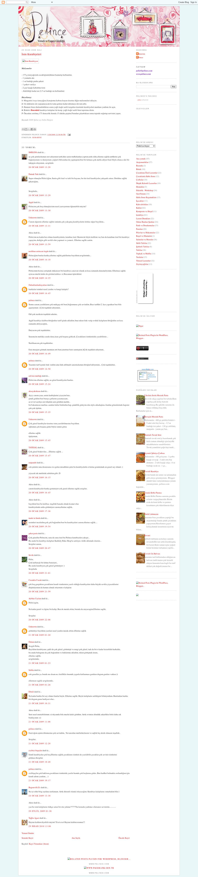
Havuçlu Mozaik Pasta (153, 416)
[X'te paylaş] (28, 129)
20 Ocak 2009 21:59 (40, 591)
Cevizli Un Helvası (152, 553)
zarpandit (33, 462)
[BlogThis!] (26, 129)
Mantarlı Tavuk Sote (152, 434)
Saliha (31, 670)
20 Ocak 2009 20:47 (40, 548)
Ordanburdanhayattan (38, 285)
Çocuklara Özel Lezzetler (146, 172)
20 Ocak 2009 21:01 (40, 573)
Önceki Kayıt (124, 837)
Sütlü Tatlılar (141, 243)
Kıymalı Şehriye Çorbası (154, 453)
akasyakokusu (35, 391)
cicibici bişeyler (35, 750)
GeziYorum (141, 193)
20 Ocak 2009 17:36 (40, 511)
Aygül (31, 202)
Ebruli (31, 691)
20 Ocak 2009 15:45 (40, 440)
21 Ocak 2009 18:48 (40, 761)
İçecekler (140, 200)
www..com (148, 369)
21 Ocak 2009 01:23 (40, 663)
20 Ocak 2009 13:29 (40, 195)
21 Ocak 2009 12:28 (40, 743)
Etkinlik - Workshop (144, 190)
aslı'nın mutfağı (35, 375)
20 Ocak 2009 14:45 (40, 293)
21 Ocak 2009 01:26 (40, 684)
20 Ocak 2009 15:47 (40, 455)
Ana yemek (141, 158)
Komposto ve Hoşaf (144, 211)
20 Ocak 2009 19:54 (40, 526)
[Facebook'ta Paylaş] (31, 129)
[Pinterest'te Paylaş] (34, 129)
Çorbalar (139, 179)
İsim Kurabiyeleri (31, 54)
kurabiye (37, 137)
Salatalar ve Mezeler (144, 239)
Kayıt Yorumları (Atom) (39, 843)
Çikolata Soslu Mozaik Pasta (156, 395)
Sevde (31, 555)
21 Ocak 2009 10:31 (40, 703)
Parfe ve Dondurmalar (145, 225)
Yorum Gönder (28, 833)
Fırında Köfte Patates (153, 492)
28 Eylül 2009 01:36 (40, 811)
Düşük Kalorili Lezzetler (146, 183)
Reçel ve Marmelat (144, 236)
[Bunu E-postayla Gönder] (23, 129)
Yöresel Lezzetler (143, 260)
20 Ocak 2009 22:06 (40, 619)
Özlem (31, 641)
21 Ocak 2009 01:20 (40, 635)
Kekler (139, 207)
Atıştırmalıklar (142, 162)
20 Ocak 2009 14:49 (40, 353)
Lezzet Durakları (143, 218)
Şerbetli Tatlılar (142, 246)
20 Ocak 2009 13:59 (40, 244)
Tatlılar (139, 250)
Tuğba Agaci (34, 818)
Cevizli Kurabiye (151, 471)
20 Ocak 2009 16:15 (40, 477)
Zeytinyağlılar (142, 264)
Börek (138, 169)
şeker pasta (33, 533)
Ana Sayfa (76, 837)
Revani (147, 535)
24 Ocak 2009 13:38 (40, 795)
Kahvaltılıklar (142, 204)
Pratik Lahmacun (151, 514)
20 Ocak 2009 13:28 (40, 167)
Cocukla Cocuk (35, 580)
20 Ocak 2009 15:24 (40, 384)
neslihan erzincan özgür (39, 251)
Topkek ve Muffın (143, 253)
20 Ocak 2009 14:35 (40, 278)
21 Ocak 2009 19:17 (40, 780)
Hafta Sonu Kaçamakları (146, 197)
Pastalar (139, 229)
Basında (139, 165)
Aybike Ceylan (35, 598)
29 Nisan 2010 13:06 (40, 826)
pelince (32, 300)
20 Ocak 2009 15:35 (40, 412)
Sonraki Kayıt (27, 837)
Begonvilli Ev (35, 787)
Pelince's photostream (152, 377)
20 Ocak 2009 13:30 (40, 210)
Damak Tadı (34, 174)
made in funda (35, 518)
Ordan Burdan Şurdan (145, 221)
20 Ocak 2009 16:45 (40, 492)
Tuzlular (139, 257)
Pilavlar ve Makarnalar (145, 232)
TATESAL (33, 447)
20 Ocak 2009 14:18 (40, 259)
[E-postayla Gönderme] (68, 134)
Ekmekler (140, 186)
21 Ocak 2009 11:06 (40, 721)
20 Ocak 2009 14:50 (40, 368)
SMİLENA (33, 152)
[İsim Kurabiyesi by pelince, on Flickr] (30, 61)
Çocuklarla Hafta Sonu (145, 176)
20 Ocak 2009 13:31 (40, 225)
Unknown (33, 217)
